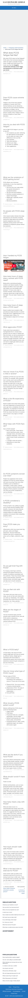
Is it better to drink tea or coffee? (10, 965)
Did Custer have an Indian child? (10, 917)
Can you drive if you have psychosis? (11, 907)
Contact (23, 991)
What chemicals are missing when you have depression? (12, 963)
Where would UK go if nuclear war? (10, 975)
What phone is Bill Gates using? (9, 970)
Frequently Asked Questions (16, 47)
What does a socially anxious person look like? (13, 927)
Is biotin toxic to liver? (7, 912)
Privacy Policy (16, 987)
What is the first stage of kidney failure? (11, 980)
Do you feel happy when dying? (9, 919)
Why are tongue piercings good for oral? (11, 973)
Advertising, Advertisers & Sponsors (14, 989)
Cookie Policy (14, 993)
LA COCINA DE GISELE (14, 2)
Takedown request (8, 71)
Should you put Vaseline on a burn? (10, 904)
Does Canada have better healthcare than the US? (14, 914)
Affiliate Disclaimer (7, 991)
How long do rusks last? (8, 968)
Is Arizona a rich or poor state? (22, 891)
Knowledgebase (16, 991)
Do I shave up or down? (8, 922)
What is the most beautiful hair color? (11, 909)
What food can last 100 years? (9, 924)
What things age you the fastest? (10, 978)
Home (4, 47)
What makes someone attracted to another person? (9, 890)
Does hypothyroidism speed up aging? (11, 957)
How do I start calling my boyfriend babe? (12, 959)
